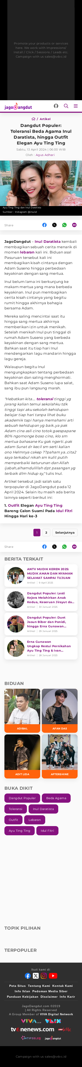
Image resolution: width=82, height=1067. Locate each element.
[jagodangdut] (53, 1038)
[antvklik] (64, 1029)
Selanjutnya (65, 532)
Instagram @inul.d (26, 211)
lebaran (27, 252)
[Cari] (66, 106)
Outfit (13, 505)
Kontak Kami (62, 985)
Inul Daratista (48, 241)
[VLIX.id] (53, 1021)
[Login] (56, 106)
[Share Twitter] (54, 225)
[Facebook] (28, 976)
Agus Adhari (45, 155)
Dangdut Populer (22, 798)
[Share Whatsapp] (64, 225)
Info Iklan (22, 991)
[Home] (35, 119)
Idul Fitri (64, 511)
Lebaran (35, 820)
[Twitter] (36, 976)
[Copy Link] (75, 225)
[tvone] (32, 1029)
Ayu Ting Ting (48, 505)
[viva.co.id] (31, 1021)
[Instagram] (44, 976)
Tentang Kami (39, 985)
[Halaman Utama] (17, 106)
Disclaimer (49, 996)
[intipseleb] (31, 1038)
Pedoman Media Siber (49, 991)
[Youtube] (53, 976)
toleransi (44, 399)
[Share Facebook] (44, 225)
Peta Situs (17, 985)
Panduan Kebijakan (22, 996)
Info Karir (67, 996)
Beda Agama (56, 798)
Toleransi (15, 809)
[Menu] (76, 106)
